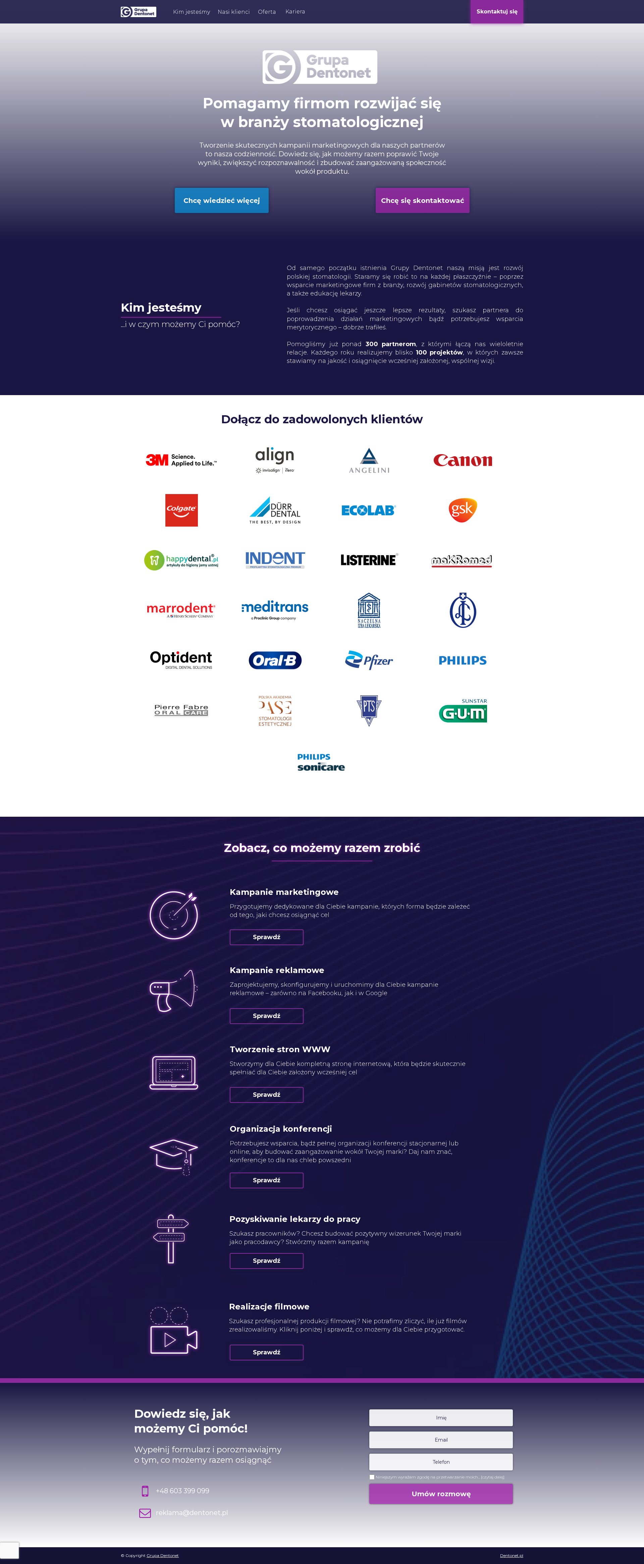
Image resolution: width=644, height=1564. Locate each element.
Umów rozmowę (441, 1494)
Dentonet (169, 1555)
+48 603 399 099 (182, 1491)
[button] (191, 12)
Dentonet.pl (511, 1555)
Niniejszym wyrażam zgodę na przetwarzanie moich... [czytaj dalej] (440, 1476)
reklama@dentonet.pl (192, 1513)
